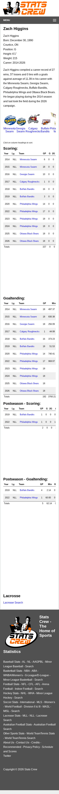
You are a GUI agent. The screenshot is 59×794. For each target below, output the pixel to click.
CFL (31, 684)
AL (23, 661)
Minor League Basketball (17, 679)
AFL (37, 684)
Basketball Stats (12, 670)
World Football (13, 706)
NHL (23, 693)
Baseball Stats (11, 661)
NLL (32, 715)
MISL (6, 711)
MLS (39, 702)
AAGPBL (38, 661)
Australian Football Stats (17, 724)
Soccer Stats (10, 702)
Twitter (7, 755)
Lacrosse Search (13, 602)
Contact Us (22, 742)
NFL (23, 684)
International (27, 702)
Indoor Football (23, 688)
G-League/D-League (37, 675)
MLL (25, 715)
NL (29, 661)
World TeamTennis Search (20, 738)
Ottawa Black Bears (29, 233)
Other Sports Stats (13, 733)
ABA (34, 670)
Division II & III (32, 706)
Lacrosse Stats (11, 715)
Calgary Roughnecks (33, 130)
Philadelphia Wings (29, 204)
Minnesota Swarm (9, 130)
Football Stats (11, 684)
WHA (31, 693)
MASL (46, 706)
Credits (35, 742)
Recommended (12, 747)
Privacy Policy (31, 747)
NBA (27, 670)
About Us (8, 742)
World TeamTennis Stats (41, 733)
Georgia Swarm (20, 130)
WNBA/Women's (13, 675)
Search (29, 666)
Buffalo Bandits (45, 130)
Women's (49, 702)
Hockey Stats (11, 693)
